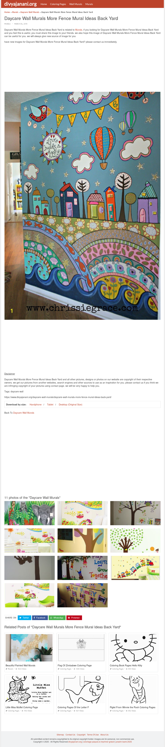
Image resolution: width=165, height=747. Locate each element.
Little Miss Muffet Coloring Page (22, 707)
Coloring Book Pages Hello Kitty (126, 665)
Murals (89, 4)
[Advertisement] (82, 68)
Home (44, 4)
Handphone (36, 404)
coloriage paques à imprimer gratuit (98, 741)
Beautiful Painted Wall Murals (20, 665)
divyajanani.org (20, 4)
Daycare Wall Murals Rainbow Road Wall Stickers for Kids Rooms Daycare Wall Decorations (45, 604)
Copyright (81, 734)
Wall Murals (75, 4)
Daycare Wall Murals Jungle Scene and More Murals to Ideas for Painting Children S (42, 522)
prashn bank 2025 (124, 741)
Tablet (50, 404)
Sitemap (60, 734)
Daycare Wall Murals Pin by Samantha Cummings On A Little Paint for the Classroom (95, 577)
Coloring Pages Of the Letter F (73, 707)
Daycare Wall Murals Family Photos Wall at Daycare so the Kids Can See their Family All (96, 604)
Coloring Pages (58, 4)
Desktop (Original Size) (70, 404)
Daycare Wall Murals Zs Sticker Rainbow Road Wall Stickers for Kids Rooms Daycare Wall (97, 522)
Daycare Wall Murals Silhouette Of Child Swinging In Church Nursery (35, 577)
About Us (104, 734)
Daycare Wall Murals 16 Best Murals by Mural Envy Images (84, 549)
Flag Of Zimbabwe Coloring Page (75, 665)
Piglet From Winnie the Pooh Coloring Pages (132, 707)
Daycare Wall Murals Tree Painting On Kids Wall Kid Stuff (136, 522)
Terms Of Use (93, 734)
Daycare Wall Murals (23, 412)
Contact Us (70, 734)
